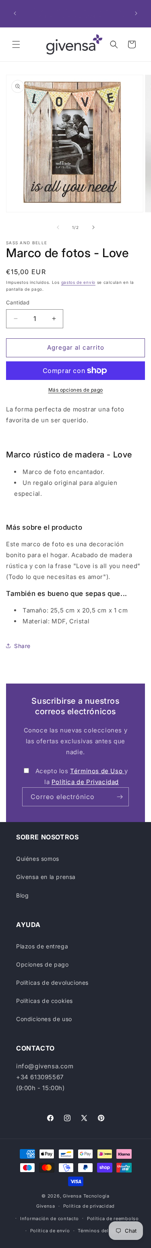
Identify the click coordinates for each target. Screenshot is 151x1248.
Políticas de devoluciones (52, 982)
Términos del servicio (103, 1230)
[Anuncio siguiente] (136, 13)
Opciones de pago (42, 964)
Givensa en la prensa (46, 876)
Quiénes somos (37, 858)
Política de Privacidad (85, 782)
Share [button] (22, 645)
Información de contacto (49, 1218)
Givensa (72, 1196)
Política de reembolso (113, 1218)
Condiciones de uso (44, 1018)
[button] (16, 44)
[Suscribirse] (119, 796)
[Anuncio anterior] (15, 13)
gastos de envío (78, 282)
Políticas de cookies (44, 1000)
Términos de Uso (97, 771)
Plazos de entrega (42, 946)
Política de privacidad (89, 1206)
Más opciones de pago (75, 390)
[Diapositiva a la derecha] (93, 227)
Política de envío (50, 1230)
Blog (22, 895)
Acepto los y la (81, 776)
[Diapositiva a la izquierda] (58, 227)
